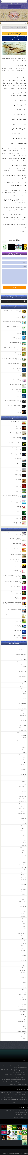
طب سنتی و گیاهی (23, 901)
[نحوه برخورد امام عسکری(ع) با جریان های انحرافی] (24, 396)
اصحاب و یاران (24, 688)
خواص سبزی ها (24, 830)
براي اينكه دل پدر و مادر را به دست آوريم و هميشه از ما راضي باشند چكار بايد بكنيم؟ (12, 549)
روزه (25, 855)
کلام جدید (24, 953)
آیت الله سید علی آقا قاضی (22, 657)
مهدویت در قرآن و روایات (22, 1006)
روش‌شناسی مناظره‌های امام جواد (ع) (15, 342)
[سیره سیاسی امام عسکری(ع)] (24, 380)
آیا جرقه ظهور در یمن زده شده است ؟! (15, 625)
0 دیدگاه (16, 39)
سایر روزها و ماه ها (23, 865)
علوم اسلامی (24, 916)
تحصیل (25, 759)
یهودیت (25, 1038)
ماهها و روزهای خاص (23, 970)
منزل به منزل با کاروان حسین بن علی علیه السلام (14, 469)
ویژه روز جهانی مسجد (18, 458)
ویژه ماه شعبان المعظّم (17, 630)
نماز (25, 1016)
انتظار (25, 737)
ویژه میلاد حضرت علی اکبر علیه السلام (15, 522)
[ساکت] (7, 301)
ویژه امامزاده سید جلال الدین (22, 1031)
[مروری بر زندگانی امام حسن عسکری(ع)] (24, 386)
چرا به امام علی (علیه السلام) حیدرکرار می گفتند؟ (14, 326)
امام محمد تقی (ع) (23, 727)
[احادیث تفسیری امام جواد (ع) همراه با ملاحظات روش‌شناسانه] (24, 354)
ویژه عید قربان (19, 506)
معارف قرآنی (24, 992)
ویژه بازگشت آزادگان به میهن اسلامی (15, 432)
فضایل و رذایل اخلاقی (23, 933)
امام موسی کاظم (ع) (23, 730)
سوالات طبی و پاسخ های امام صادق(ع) (15, 591)
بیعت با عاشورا (19, 484)
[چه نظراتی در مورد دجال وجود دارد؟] (24, 588)
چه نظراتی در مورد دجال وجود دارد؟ (16, 586)
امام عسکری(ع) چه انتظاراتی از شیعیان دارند (14, 363)
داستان (25, 835)
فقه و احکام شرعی (23, 938)
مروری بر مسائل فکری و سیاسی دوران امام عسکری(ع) (13, 400)
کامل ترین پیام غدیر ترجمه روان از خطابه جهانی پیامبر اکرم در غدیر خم (12, 496)
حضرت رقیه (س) (24, 791)
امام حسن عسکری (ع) (23, 708)
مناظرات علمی (24, 997)
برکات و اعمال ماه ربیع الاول (16, 437)
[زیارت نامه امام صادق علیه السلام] (24, 556)
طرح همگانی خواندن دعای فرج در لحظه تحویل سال (13, 614)
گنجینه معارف (24, 960)
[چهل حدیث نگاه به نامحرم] (24, 621)
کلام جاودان (24, 950)
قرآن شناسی (24, 943)
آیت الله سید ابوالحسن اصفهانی (22, 654)
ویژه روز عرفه (19, 511)
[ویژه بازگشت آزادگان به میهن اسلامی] (24, 433)
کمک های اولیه (24, 955)
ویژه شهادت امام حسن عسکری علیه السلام (15, 426)
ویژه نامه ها (24, 1036)
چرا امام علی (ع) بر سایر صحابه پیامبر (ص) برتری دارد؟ (13, 316)
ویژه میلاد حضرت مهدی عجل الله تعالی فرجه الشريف (13, 517)
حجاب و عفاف (24, 779)
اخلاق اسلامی (24, 669)
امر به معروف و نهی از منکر (22, 732)
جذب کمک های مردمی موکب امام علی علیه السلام (13, 565)
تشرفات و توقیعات (23, 767)
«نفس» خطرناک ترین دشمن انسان (16, 597)
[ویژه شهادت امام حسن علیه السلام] (24, 449)
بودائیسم (25, 752)
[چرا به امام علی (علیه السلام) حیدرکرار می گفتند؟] (24, 328)
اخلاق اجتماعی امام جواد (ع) (17, 337)
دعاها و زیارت (24, 843)
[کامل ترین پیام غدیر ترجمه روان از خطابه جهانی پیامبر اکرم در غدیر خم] (24, 496)
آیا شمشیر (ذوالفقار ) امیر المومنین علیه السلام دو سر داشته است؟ (12, 321)
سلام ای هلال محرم (18, 463)
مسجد (25, 984)
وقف (25, 1024)
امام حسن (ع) (24, 705)
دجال (25, 840)
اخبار (25, 666)
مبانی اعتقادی (24, 972)
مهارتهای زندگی (24, 1002)
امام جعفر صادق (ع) (23, 703)
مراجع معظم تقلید (24, 980)
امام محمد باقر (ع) (11, 37)
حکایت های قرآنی (23, 811)
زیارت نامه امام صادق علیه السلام (16, 554)
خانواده (25, 820)
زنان (25, 862)
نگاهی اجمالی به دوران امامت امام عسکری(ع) (14, 368)
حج (25, 776)
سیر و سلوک (24, 874)
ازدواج (25, 679)
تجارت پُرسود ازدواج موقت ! (17, 543)
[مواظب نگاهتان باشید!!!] (24, 637)
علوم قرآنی (24, 918)
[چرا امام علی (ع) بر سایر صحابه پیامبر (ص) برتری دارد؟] (14, 247)
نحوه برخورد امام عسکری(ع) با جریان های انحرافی (14, 395)
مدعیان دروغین (24, 977)
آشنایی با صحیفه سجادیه (22, 647)
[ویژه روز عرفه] (24, 513)
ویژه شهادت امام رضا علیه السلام (16, 453)
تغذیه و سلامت (24, 769)
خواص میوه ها (24, 833)
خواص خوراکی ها (24, 828)
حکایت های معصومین (23, 813)
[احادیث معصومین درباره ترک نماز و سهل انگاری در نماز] (24, 582)
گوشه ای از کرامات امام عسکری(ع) (16, 374)
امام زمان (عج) (24, 715)
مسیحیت (25, 989)
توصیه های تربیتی (23, 772)
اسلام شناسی (24, 686)
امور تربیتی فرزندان (23, 735)
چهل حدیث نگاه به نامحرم (17, 620)
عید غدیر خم (24, 921)
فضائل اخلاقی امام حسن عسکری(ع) (16, 389)
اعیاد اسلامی (24, 701)
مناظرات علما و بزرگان (23, 994)
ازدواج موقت (24, 683)
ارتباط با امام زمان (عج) (23, 676)
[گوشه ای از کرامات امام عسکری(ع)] (24, 375)
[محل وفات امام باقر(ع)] (14, 48)
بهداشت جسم (24, 745)
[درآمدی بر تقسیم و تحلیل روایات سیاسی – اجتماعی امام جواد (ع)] (24, 359)
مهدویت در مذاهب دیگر (23, 1009)
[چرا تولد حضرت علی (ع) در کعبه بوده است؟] (24, 333)
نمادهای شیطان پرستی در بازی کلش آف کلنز (14, 533)
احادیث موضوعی (24, 664)
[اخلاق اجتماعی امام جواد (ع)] (24, 338)
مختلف (25, 975)
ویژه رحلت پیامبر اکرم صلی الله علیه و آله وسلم (14, 442)
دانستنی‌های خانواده (23, 838)
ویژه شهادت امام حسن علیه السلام (16, 448)
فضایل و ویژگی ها (23, 936)
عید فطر (25, 923)
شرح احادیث (24, 882)
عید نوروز (25, 926)
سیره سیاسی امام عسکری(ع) (17, 379)
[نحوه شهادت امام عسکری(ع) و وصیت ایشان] (24, 407)
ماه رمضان (24, 965)
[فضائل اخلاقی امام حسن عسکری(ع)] (24, 391)
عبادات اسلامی (24, 906)
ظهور (25, 904)
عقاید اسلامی (24, 911)
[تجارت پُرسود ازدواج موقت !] (24, 545)
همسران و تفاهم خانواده (23, 1021)
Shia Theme (25, 1151)
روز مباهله (25, 852)
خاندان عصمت (24, 818)
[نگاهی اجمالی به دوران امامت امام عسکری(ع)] (24, 370)
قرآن (25, 940)
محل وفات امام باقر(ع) (14, 33)
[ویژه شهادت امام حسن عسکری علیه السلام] (24, 428)
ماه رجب (25, 962)
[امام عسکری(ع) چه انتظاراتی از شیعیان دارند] (24, 365)
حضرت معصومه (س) (23, 803)
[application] (14, 301)
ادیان (25, 674)
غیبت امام (25, 928)
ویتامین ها (25, 1029)
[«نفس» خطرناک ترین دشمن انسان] (24, 598)
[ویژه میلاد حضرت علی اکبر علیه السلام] (24, 523)
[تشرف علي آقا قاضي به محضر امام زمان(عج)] (24, 611)
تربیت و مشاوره (24, 764)
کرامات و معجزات (24, 948)
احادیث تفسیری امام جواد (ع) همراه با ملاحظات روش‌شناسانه (12, 353)
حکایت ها (25, 806)
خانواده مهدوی (24, 825)
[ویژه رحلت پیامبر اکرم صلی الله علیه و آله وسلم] (24, 444)
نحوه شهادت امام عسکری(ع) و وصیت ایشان (14, 405)
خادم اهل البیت (22, 37)
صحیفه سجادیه (24, 899)
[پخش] (25, 301)
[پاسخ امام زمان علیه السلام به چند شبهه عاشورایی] (24, 475)
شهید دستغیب (24, 891)
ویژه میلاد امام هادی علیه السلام (16, 501)
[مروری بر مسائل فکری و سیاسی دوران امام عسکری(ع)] (24, 401)
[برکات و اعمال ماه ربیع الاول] (24, 438)
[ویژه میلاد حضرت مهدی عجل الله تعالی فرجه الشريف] (24, 518)
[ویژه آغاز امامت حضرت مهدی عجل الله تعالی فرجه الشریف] (24, 423)
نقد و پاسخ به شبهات (23, 1014)
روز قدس (25, 850)
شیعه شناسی (24, 896)
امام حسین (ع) (24, 710)
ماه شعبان (25, 967)
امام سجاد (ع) (24, 718)
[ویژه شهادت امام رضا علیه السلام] (24, 454)
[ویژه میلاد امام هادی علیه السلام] (24, 502)
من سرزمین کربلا (18, 479)
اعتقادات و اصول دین (23, 696)
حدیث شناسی (24, 784)
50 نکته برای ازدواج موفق (17, 570)
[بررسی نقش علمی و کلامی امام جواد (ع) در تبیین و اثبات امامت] (24, 349)
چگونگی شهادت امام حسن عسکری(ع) (15, 410)
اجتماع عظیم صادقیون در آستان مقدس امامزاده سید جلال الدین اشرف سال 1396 (12, 576)
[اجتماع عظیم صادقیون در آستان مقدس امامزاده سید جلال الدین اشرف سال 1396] (24, 577)
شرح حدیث (24, 884)
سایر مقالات (24, 869)
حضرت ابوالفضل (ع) (23, 786)
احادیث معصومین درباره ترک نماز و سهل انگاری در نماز (13, 581)
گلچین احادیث (24, 958)
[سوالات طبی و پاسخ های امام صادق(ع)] (24, 593)
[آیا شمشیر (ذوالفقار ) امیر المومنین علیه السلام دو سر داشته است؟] (24, 322)
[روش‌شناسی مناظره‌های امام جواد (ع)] (24, 343)
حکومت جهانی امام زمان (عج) (22, 816)
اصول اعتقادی (24, 691)
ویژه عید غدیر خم (18, 490)
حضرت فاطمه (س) (23, 798)
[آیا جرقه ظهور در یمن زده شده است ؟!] (24, 626)
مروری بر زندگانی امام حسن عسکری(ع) (15, 384)
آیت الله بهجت (24, 652)
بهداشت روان (24, 747)
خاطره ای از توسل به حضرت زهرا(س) (15, 538)
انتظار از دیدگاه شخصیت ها (22, 740)
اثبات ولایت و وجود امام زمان (22, 661)
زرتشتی (25, 860)
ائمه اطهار (20, 28)
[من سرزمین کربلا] (24, 481)
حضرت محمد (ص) (23, 801)
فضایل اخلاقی (24, 931)
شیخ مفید (25, 894)
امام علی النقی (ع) (23, 723)
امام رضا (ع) (24, 713)
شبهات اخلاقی (24, 879)
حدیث (25, 781)
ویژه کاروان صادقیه (23, 1033)
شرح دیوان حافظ (24, 887)
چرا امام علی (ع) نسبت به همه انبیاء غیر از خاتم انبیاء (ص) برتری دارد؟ (12, 311)
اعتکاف (25, 698)
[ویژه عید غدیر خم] (24, 491)
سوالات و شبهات (24, 872)
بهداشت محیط (24, 750)
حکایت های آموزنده (23, 808)
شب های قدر (24, 877)
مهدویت (25, 1004)
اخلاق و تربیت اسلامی (23, 671)
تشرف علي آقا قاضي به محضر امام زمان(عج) (14, 609)
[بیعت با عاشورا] (24, 486)
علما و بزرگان (24, 913)
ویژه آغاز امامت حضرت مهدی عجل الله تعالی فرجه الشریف (12, 421)
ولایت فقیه (24, 1026)
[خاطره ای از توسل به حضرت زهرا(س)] (24, 539)
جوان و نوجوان (24, 774)
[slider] (4, 301)
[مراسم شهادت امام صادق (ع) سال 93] (24, 561)
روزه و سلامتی (24, 857)
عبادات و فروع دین (23, 909)
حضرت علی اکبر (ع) (23, 796)
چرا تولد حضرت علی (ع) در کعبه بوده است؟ (15, 331)
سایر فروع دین (24, 867)
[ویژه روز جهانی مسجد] (24, 460)
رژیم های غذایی (24, 847)
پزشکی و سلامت (24, 754)
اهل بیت (25, 742)
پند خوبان (25, 757)
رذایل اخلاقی (24, 845)
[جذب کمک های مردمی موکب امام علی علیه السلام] (24, 566)
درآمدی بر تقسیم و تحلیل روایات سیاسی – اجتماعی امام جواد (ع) (11, 358)
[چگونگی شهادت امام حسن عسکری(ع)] (24, 412)
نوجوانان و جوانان (24, 1019)
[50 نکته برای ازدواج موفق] (24, 571)
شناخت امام (24, 889)
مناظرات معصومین (23, 999)
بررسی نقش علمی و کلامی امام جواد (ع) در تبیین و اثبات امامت (12, 347)
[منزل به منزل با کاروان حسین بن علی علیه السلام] (24, 470)
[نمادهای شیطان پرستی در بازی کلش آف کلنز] (24, 534)
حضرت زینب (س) (23, 794)
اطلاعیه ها (24, 693)
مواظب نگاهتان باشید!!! (17, 635)
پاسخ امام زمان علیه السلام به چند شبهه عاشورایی (14, 474)
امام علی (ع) (24, 720)
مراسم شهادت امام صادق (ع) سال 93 (15, 559)
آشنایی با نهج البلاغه (23, 649)
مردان (25, 982)
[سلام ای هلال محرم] (24, 465)
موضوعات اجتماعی (23, 1011)
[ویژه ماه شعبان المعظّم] (24, 632)
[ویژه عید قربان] (24, 507)
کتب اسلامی (24, 945)
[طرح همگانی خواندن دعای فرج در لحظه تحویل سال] (24, 616)
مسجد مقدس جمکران (23, 987)
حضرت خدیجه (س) (23, 789)
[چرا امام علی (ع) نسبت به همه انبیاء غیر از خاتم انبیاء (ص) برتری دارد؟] (23, 247)
